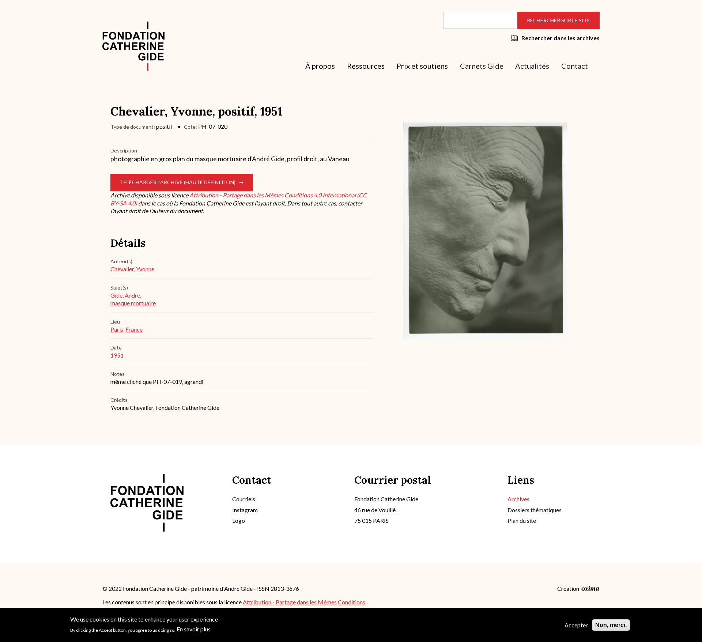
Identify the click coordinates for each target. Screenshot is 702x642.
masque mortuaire (133, 302)
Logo (238, 520)
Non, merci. (611, 625)
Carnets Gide (481, 65)
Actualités (532, 65)
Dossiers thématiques (534, 509)
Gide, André (125, 295)
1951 (117, 355)
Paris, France (126, 329)
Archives (518, 498)
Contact (574, 65)
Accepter (576, 625)
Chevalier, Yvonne (132, 268)
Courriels (243, 498)
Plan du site (521, 520)
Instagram (245, 509)
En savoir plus (194, 629)
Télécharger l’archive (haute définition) (177, 182)
